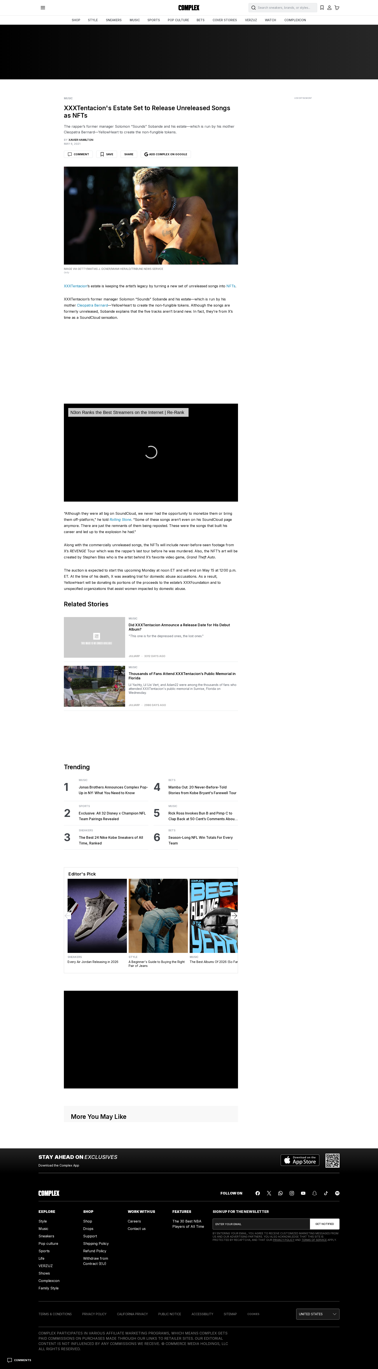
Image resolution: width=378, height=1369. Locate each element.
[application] (151, 453)
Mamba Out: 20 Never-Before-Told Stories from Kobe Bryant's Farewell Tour (202, 790)
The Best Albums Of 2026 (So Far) (214, 962)
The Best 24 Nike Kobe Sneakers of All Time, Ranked (111, 840)
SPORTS (153, 20)
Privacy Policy (283, 1240)
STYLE (93, 20)
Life (41, 1258)
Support (90, 1236)
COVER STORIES (225, 20)
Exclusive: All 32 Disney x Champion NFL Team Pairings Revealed (112, 816)
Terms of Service (314, 1240)
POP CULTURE (178, 20)
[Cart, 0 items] (337, 7)
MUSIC (135, 20)
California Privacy (132, 1314)
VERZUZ (251, 20)
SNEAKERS (114, 20)
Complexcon (49, 1280)
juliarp (134, 656)
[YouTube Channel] (303, 1193)
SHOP (76, 20)
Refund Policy (94, 1251)
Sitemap (230, 1314)
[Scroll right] (234, 915)
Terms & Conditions (55, 1314)
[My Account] (329, 7)
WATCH (270, 20)
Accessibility (202, 1314)
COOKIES (253, 1314)
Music (68, 98)
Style (133, 957)
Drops (88, 1228)
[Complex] (189, 7)
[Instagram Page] (292, 1193)
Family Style (48, 1288)
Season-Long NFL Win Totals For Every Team (200, 840)
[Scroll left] (67, 915)
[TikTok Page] (326, 1193)
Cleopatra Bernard (92, 305)
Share (128, 154)
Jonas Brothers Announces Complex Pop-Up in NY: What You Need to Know (113, 790)
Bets (171, 780)
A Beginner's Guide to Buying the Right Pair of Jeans (157, 964)
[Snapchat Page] (314, 1193)
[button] (318, 1314)
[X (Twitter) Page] (269, 1193)
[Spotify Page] (337, 1193)
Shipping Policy (96, 1243)
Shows (44, 1273)
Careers (134, 1221)
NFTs (230, 286)
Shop (87, 1221)
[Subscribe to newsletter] (325, 1224)
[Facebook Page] (258, 1193)
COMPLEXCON (295, 20)
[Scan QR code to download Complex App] (333, 1161)
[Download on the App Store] (300, 1160)
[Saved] (322, 7)
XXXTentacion (75, 286)
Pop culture (48, 1243)
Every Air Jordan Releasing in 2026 (93, 962)
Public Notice (169, 1314)
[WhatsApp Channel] (280, 1193)
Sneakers (86, 830)
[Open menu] (42, 7)
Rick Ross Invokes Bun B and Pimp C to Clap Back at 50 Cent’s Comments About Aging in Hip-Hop (202, 816)
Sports (84, 806)
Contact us (137, 1228)
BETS (201, 20)
